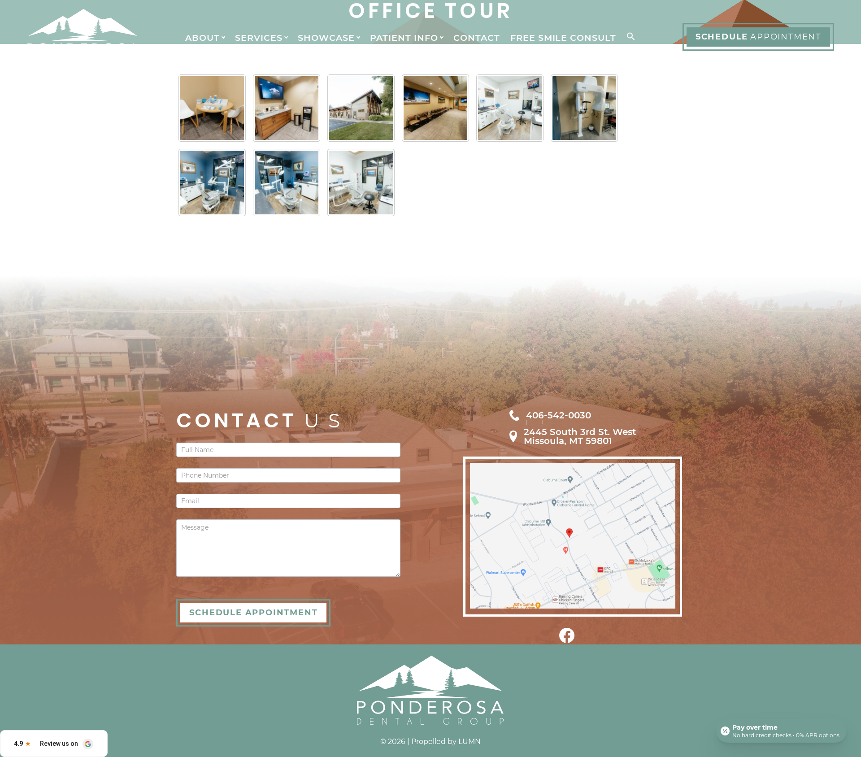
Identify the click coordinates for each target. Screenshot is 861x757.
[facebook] (566, 640)
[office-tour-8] (286, 108)
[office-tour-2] (286, 182)
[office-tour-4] (584, 108)
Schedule (758, 37)
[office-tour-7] (361, 108)
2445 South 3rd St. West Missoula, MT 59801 (580, 436)
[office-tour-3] (212, 182)
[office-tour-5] (510, 108)
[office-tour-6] (435, 108)
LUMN (469, 741)
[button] (629, 37)
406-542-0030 (558, 415)
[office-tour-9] (212, 108)
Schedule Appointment (253, 613)
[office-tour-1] (361, 182)
